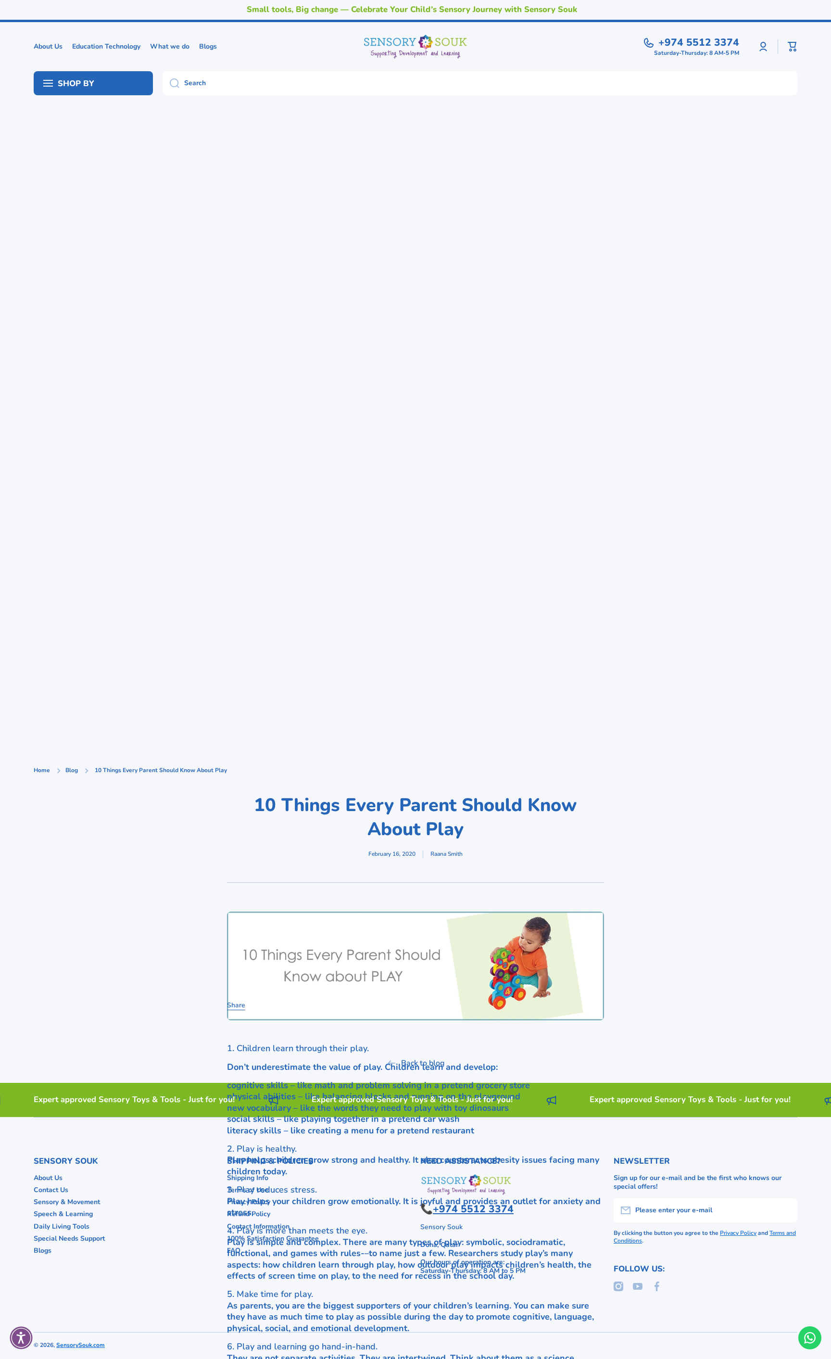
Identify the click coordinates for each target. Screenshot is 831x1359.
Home (42, 770)
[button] (792, 46)
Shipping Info (247, 1177)
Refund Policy (248, 1214)
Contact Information (258, 1226)
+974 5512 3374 (698, 42)
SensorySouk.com (80, 1345)
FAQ (233, 1250)
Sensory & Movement (67, 1202)
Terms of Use (247, 1189)
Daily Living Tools (61, 1226)
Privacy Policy (248, 1202)
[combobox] (480, 83)
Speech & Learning (63, 1214)
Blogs (42, 1250)
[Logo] (415, 46)
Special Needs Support (69, 1238)
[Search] (171, 83)
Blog (71, 770)
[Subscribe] (785, 1210)
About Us (48, 1177)
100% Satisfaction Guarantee (273, 1238)
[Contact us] (809, 1337)
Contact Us (51, 1189)
